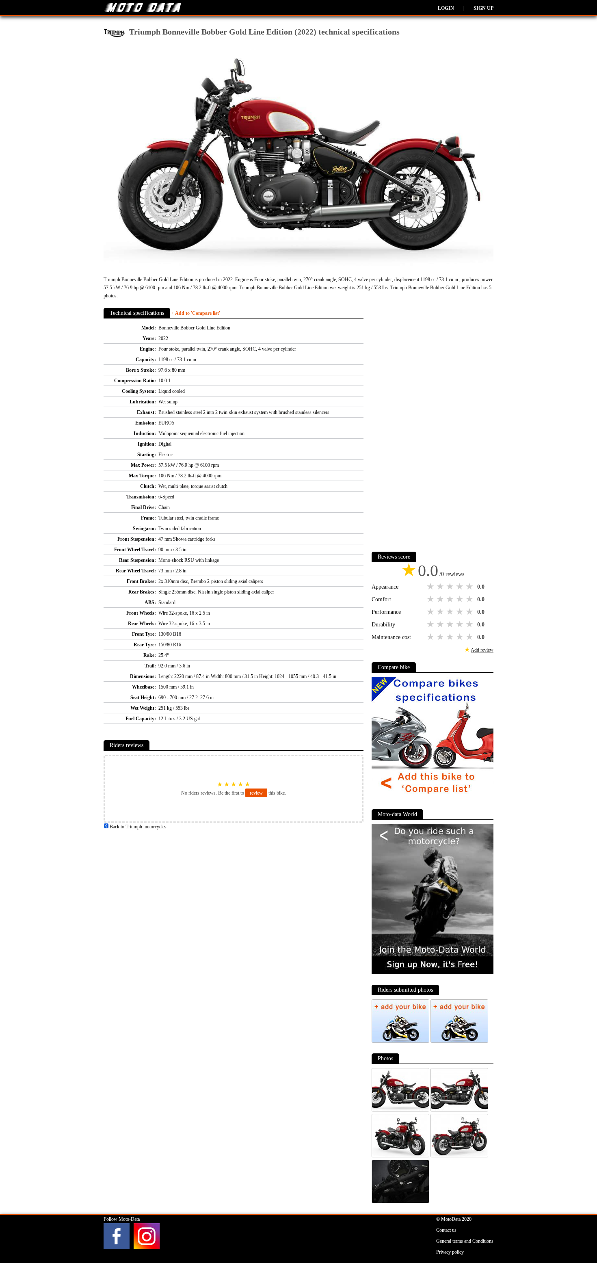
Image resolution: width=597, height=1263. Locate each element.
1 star (431, 587)
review (256, 793)
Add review (482, 650)
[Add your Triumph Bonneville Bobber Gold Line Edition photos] (401, 1041)
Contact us (446, 1230)
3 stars (451, 587)
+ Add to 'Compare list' (195, 313)
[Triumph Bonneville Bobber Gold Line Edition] (401, 1110)
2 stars (441, 587)
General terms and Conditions (464, 1241)
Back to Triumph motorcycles (137, 827)
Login (446, 8)
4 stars (460, 587)
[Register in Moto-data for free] (432, 972)
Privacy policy (450, 1252)
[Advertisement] (432, 422)
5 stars (470, 587)
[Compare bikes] (432, 797)
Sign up (483, 8)
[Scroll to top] (563, 1233)
